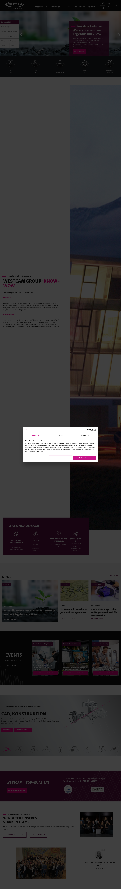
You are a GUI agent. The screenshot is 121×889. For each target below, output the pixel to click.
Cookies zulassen (84, 458)
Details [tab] (61, 435)
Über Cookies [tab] (85, 435)
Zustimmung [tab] (36, 435)
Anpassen (59, 458)
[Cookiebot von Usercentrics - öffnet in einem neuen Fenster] (88, 430)
